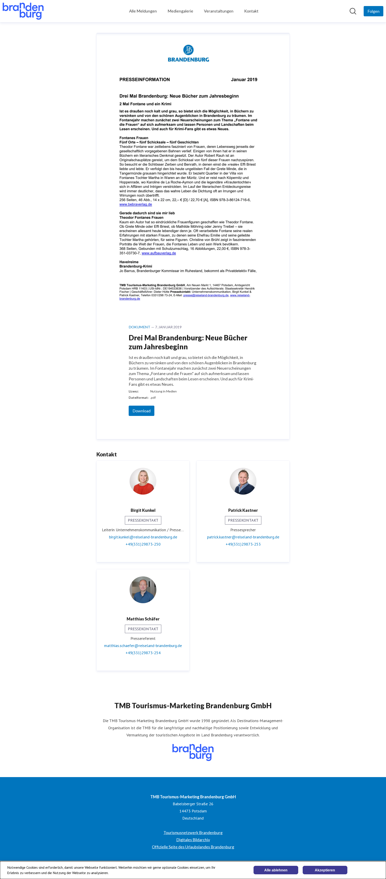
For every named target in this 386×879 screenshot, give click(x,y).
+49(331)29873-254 (143, 652)
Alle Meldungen (143, 10)
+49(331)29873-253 (243, 544)
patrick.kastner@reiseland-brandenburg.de (243, 537)
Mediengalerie (180, 10)
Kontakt (251, 10)
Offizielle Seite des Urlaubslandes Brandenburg (193, 846)
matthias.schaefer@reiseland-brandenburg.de (143, 645)
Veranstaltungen (218, 10)
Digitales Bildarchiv (193, 839)
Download (141, 410)
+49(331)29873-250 (143, 544)
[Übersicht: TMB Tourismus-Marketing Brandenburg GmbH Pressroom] (23, 11)
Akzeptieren (325, 870)
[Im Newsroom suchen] (353, 11)
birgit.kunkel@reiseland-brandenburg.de (143, 537)
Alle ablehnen (275, 870)
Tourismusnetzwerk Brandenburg (193, 832)
